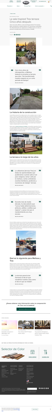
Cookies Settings (34, 409)
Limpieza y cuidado (5, 376)
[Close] (50, 409)
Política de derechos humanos (30, 371)
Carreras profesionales (13, 369)
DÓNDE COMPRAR (11, 1)
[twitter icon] (18, 34)
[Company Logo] (26, 3)
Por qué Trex (27, 6)
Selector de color (21, 368)
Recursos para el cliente (5, 373)
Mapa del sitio (29, 378)
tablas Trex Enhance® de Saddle (21, 126)
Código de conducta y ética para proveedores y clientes (30, 374)
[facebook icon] (14, 34)
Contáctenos (4, 369)
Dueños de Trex (4, 371)
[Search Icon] (51, 6)
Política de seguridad (30, 369)
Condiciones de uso (30, 377)
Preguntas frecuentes (5, 370)
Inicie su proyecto (39, 6)
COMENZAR (20, 366)
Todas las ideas (12, 13)
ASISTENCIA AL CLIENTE (4, 367)
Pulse (11, 372)
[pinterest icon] (16, 34)
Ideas (18, 6)
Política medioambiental (30, 376)
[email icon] (19, 34)
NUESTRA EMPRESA (13, 366)
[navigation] (26, 1)
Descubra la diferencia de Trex (26, 309)
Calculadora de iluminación (20, 370)
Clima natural (4, 375)
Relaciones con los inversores (13, 374)
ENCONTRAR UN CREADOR (34, 1)
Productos (9, 6)
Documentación (42, 1)
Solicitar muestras (19, 1)
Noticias (11, 370)
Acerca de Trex (12, 368)
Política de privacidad (30, 368)
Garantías (3, 374)
